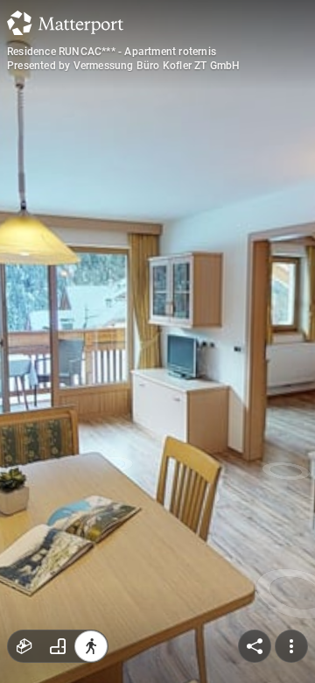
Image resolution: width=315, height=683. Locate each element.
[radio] (24, 646)
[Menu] (291, 646)
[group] (57, 646)
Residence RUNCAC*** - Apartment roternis (111, 52)
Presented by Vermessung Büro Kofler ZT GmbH (124, 66)
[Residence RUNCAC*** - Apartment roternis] (157, 341)
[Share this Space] (254, 646)
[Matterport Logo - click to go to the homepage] (65, 23)
